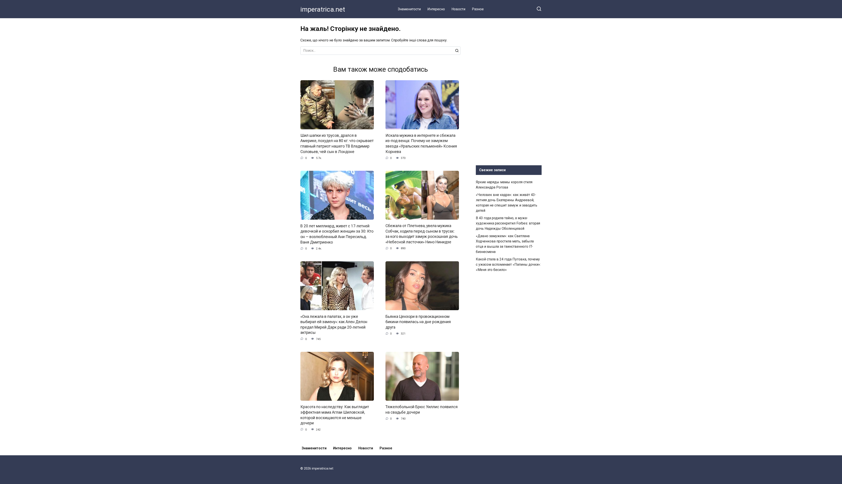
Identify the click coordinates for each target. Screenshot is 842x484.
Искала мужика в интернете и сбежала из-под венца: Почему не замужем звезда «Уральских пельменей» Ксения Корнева (421, 143)
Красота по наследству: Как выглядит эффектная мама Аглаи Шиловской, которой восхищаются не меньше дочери (334, 415)
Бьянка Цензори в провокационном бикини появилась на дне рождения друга (418, 321)
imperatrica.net (322, 9)
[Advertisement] (509, 91)
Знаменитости (409, 9)
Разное (478, 9)
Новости (458, 9)
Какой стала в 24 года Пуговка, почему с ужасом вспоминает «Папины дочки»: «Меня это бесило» (508, 264)
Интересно (436, 9)
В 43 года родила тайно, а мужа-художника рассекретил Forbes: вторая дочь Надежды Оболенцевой (508, 223)
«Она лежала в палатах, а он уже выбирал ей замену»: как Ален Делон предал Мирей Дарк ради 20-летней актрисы (333, 324)
